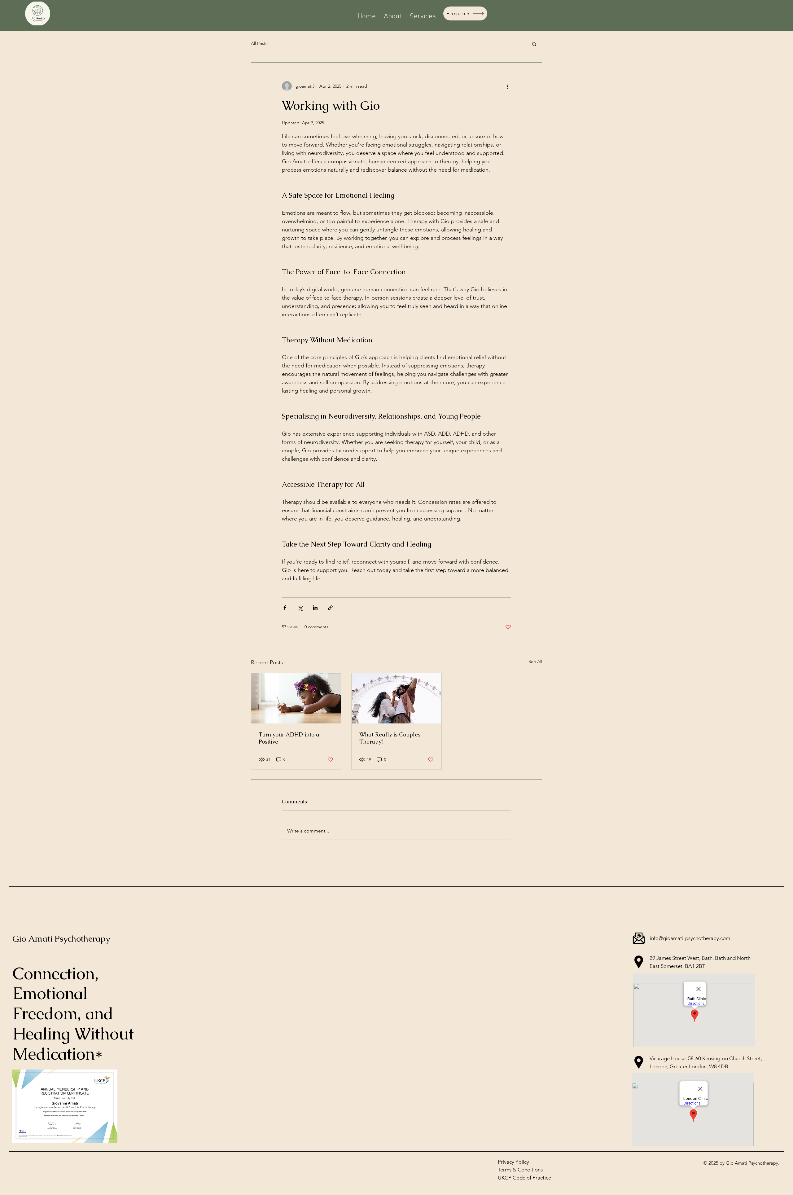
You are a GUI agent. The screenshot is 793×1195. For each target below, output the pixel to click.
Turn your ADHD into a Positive (289, 738)
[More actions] (507, 86)
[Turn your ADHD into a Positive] (296, 698)
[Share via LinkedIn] (315, 608)
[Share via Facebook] (285, 608)
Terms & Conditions (520, 1169)
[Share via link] (330, 608)
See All (535, 661)
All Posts (259, 43)
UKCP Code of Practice (524, 1178)
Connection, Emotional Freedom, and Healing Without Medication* (73, 1014)
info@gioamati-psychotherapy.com (690, 938)
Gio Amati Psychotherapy (61, 938)
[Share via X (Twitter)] (300, 608)
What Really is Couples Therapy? (389, 738)
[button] (534, 43)
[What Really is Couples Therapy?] (396, 698)
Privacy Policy (513, 1162)
